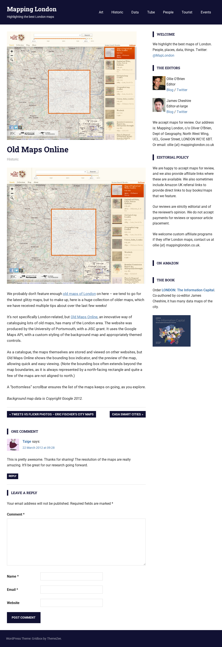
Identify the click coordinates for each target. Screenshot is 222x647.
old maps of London (79, 294)
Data (135, 12)
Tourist (187, 12)
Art (101, 12)
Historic (117, 12)
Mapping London (32, 9)
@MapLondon (163, 55)
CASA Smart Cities (126, 415)
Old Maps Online (84, 317)
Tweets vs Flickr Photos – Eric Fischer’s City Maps (52, 415)
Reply (12, 476)
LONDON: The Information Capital (188, 290)
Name (13, 576)
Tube (151, 12)
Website (13, 603)
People (168, 12)
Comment (15, 514)
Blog (169, 90)
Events (206, 12)
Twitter (182, 90)
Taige (27, 441)
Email (12, 590)
